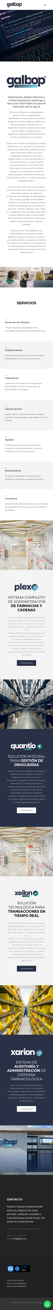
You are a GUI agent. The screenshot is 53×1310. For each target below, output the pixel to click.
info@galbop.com (20, 1238)
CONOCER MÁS (26, 663)
